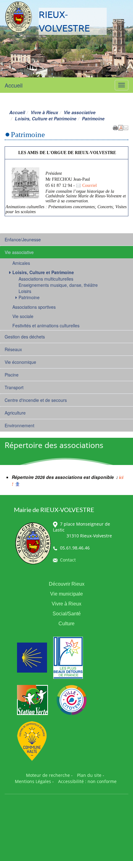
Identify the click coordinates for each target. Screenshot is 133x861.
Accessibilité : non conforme (87, 781)
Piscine (12, 375)
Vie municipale (66, 593)
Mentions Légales (33, 781)
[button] (125, 127)
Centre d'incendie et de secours (36, 400)
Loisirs (25, 291)
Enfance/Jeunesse (23, 239)
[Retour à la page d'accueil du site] (18, 17)
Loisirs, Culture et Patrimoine (45, 118)
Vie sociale (22, 316)
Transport (14, 387)
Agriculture (15, 413)
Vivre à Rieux (44, 112)
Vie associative (80, 112)
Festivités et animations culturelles (45, 325)
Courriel (89, 185)
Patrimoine (29, 297)
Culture (66, 623)
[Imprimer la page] (115, 127)
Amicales (21, 263)
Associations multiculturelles (46, 279)
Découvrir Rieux (66, 584)
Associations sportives (34, 307)
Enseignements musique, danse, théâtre (58, 285)
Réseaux (13, 349)
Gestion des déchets (25, 337)
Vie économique (20, 362)
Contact (68, 560)
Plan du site (89, 775)
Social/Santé (67, 613)
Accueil (14, 85)
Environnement (19, 425)
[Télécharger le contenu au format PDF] (120, 127)
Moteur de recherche (48, 775)
